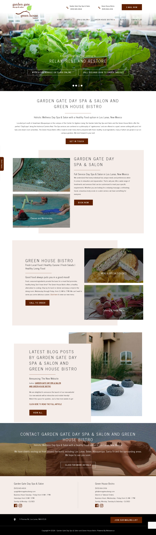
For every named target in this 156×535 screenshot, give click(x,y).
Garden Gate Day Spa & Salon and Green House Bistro (76, 530)
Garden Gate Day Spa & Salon (80, 7)
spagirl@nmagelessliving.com (25, 491)
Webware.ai (110, 530)
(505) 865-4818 (20, 488)
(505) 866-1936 (101, 488)
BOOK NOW (83, 202)
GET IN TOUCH (77, 141)
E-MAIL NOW (131, 7)
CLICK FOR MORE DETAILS (78, 464)
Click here (54, 294)
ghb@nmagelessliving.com (105, 491)
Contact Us (136, 19)
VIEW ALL (38, 412)
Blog (122, 19)
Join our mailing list (126, 519)
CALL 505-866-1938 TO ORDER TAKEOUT (103, 72)
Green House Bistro (108, 7)
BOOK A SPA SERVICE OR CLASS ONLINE (51, 72)
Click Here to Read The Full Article (45, 404)
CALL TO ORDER (37, 302)
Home (59, 19)
